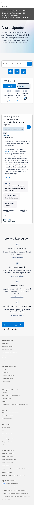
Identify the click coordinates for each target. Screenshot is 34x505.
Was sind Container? (7, 472)
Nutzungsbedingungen (14, 493)
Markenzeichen (24, 493)
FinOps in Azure (6, 381)
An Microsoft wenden (7, 490)
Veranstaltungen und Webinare (9, 439)
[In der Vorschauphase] (17, 100)
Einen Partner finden (7, 418)
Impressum (24, 490)
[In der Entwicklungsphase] (9, 100)
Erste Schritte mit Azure (7, 346)
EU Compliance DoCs (25, 496)
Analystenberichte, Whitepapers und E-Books (12, 442)
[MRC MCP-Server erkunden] (23, 71)
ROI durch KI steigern (7, 384)
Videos (3, 444)
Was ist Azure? (5, 343)
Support (4, 401)
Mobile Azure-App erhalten (14, 325)
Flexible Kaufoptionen (7, 378)
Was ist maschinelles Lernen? (9, 459)
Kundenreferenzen (6, 361)
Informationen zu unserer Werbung (10, 496)
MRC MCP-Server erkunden (26, 14)
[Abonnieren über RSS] (17, 71)
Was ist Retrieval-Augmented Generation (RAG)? (13, 475)
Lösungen (4, 392)
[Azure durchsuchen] (1, 2)
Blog (3, 430)
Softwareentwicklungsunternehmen (10, 412)
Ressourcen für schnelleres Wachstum (11, 395)
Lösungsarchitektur (6, 398)
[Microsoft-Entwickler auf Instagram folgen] (8, 329)
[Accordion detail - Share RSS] (9, 220)
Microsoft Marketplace (7, 415)
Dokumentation (6, 427)
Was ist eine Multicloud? (8, 456)
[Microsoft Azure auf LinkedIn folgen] (12, 329)
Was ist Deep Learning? (7, 462)
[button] (10, 71)
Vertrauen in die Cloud (7, 355)
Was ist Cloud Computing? (8, 453)
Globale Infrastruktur (7, 349)
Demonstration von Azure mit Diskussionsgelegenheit (15, 404)
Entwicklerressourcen (7, 433)
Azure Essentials (6, 358)
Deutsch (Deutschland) (10, 480)
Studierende (5, 436)
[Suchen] (29, 64)
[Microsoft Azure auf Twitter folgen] (5, 329)
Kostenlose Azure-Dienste (8, 375)
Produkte (4, 369)
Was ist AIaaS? (5, 465)
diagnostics (8, 151)
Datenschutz (5, 493)
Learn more (8, 177)
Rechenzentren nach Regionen (9, 352)
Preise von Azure (6, 372)
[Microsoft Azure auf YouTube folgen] (15, 329)
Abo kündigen (17, 490)
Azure (3, 6)
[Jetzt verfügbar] (25, 98)
